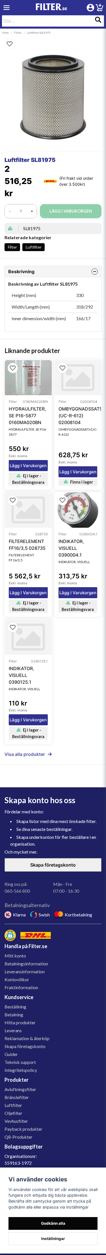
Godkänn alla (53, 1223)
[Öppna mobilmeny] (6, 7)
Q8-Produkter (19, 1136)
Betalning (14, 1014)
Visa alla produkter (25, 754)
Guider (11, 1054)
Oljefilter (13, 1113)
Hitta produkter (20, 1022)
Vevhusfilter (16, 1121)
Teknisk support (20, 1062)
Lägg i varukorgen (28, 465)
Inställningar (53, 1238)
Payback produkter (23, 1129)
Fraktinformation (21, 987)
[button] (53, 44)
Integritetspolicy (21, 1070)
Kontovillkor (17, 979)
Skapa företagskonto (53, 865)
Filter (17, 32)
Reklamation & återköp (27, 1038)
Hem (5, 32)
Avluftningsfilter (20, 1089)
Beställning (15, 1006)
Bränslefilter (17, 1097)
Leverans (13, 1030)
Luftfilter (34, 247)
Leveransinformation (25, 971)
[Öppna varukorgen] (99, 8)
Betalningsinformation (26, 963)
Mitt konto (15, 955)
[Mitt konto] (90, 7)
